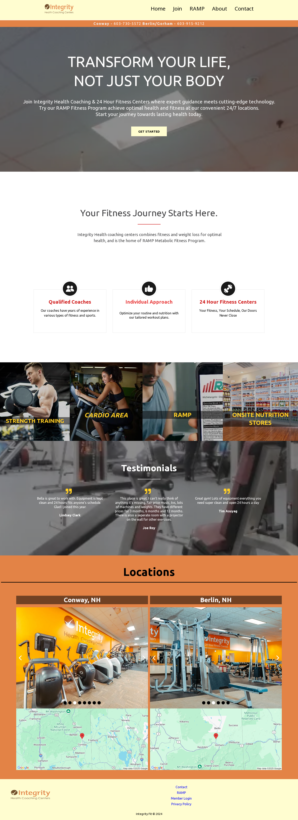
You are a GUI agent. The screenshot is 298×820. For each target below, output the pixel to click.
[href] (82, 739)
